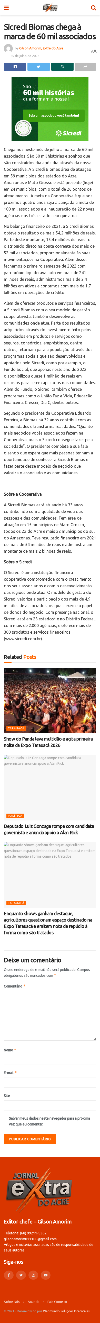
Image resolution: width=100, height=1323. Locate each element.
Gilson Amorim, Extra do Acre (41, 48)
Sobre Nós (12, 1301)
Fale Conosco (57, 1301)
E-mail (10, 1072)
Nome (10, 1050)
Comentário (15, 986)
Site (7, 1096)
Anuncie (33, 1301)
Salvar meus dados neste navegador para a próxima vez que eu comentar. (49, 1121)
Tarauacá (16, 728)
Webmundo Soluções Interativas (66, 1311)
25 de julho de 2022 (25, 56)
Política (15, 815)
